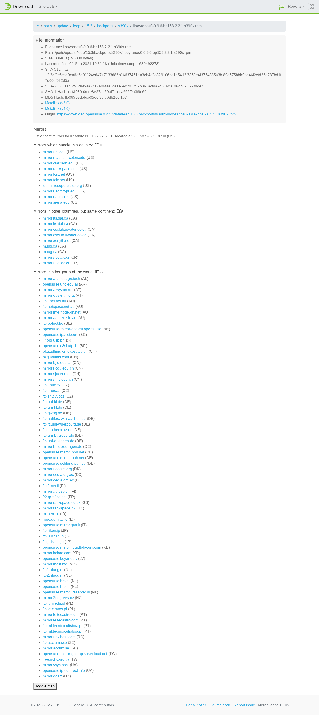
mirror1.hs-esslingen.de (62, 447)
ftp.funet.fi (51, 486)
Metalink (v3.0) (57, 103)
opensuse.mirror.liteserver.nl (66, 592)
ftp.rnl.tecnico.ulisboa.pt (62, 626)
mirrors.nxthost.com (59, 637)
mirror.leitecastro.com (60, 615)
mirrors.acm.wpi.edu (60, 191)
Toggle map (45, 686)
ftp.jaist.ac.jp (53, 536)
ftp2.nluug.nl (53, 575)
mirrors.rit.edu (54, 152)
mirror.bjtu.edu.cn (57, 363)
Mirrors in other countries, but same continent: (75, 211)
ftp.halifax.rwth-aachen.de (64, 419)
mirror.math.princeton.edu (64, 158)
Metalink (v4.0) (57, 109)
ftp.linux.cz (51, 385)
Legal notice (196, 705)
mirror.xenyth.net (57, 241)
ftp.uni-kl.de (52, 402)
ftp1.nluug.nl (53, 570)
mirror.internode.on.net (61, 312)
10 (101, 145)
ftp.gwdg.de (52, 413)
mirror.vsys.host (56, 665)
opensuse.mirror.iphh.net (63, 452)
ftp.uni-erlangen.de (58, 441)
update (62, 26)
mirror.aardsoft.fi (56, 491)
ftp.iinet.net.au (54, 301)
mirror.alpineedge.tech (61, 279)
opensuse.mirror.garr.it (61, 525)
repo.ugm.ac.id (55, 519)
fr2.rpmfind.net (55, 497)
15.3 (88, 26)
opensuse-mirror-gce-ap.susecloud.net (75, 654)
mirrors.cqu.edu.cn (58, 368)
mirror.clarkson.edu (59, 163)
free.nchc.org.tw (56, 659)
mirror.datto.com (56, 197)
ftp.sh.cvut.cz (53, 396)
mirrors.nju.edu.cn (58, 379)
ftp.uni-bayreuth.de (58, 435)
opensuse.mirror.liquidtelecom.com (72, 547)
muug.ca (50, 246)
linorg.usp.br (53, 340)
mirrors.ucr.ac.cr (56, 257)
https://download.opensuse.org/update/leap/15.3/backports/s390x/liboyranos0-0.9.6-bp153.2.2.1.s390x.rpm (146, 114)
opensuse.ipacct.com (60, 335)
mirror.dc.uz (52, 676)
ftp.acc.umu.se (55, 643)
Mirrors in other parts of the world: (64, 272)
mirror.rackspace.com (60, 169)
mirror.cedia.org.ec (58, 475)
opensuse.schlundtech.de (64, 463)
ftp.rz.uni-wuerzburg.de (62, 424)
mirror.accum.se (56, 648)
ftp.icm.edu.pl (54, 603)
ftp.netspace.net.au (58, 307)
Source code (220, 705)
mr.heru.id (51, 514)
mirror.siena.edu (56, 202)
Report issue (244, 705)
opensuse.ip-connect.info (64, 671)
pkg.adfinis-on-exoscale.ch (65, 351)
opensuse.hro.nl (56, 581)
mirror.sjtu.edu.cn (57, 374)
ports (48, 26)
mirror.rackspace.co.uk (61, 503)
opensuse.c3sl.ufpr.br (60, 346)
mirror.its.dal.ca (55, 218)
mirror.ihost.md (55, 564)
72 (101, 272)
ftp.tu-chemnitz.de (57, 430)
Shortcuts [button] (47, 6)
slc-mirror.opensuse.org (62, 186)
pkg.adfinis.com (56, 357)
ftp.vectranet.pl (55, 609)
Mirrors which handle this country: (64, 145)
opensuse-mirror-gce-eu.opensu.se (72, 329)
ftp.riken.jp (51, 531)
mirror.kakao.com (57, 553)
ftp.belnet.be (53, 323)
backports (105, 26)
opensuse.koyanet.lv (60, 559)
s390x (123, 26)
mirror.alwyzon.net (58, 290)
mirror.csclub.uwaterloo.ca (65, 229)
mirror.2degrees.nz (58, 598)
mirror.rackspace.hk (59, 508)
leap (76, 26)
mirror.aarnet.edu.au (59, 318)
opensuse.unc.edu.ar (60, 284)
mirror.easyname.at (59, 295)
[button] (281, 6)
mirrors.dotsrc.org (57, 469)
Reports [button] (294, 6)
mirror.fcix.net (54, 174)
